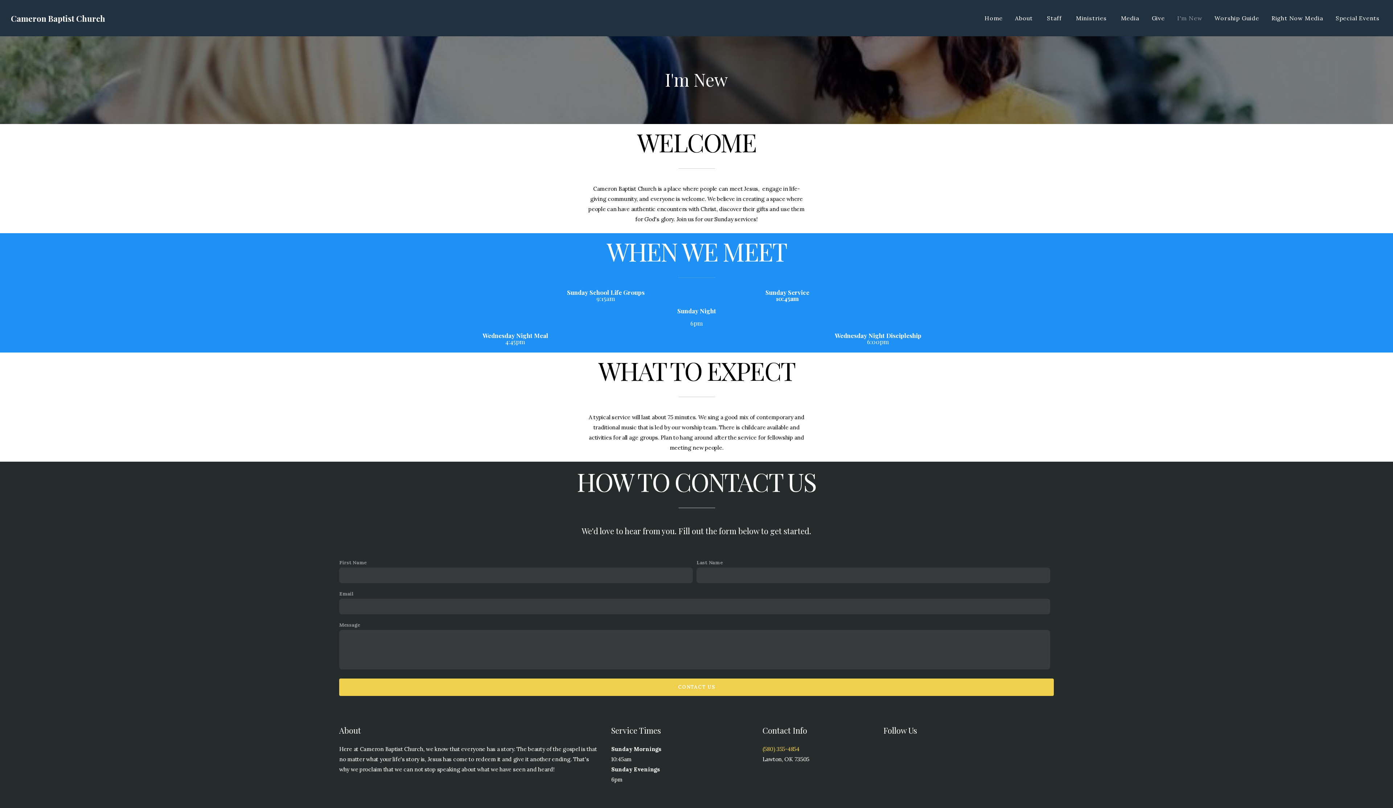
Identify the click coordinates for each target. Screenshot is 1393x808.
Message (349, 625)
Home (994, 18)
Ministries (1092, 18)
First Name (353, 562)
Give (1158, 18)
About (1025, 18)
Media (1130, 18)
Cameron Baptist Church (58, 18)
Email (346, 593)
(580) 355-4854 (781, 749)
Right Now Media (1297, 18)
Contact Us (696, 687)
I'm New (1190, 18)
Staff (1055, 18)
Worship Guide (1237, 18)
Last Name (709, 562)
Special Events (1358, 18)
